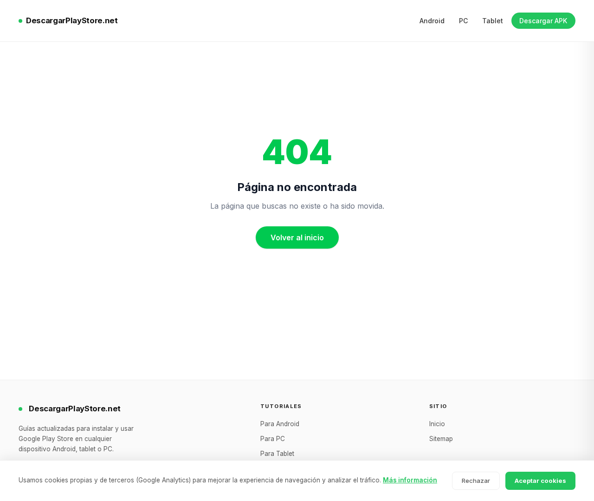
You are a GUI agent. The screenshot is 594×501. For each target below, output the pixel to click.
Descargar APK (543, 21)
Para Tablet (277, 453)
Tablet (492, 21)
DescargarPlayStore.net (72, 20)
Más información (410, 480)
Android (432, 21)
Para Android (279, 424)
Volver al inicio (297, 237)
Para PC (272, 438)
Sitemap (441, 438)
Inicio (437, 424)
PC (463, 21)
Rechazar (476, 480)
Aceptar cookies (540, 480)
